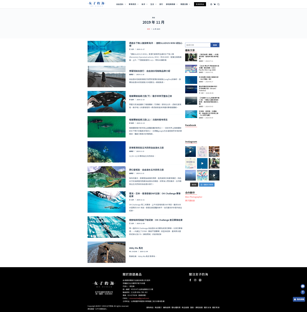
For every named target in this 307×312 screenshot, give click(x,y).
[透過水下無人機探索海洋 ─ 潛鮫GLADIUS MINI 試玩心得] (107, 51)
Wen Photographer (193, 196)
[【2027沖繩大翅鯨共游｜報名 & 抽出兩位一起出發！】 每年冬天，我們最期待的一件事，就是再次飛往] (190, 151)
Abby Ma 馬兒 (136, 247)
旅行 (161, 4)
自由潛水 (120, 4)
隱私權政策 (175, 307)
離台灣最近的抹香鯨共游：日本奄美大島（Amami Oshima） (208, 88)
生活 (152, 4)
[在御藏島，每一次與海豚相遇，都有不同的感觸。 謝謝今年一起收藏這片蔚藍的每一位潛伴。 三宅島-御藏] (214, 175)
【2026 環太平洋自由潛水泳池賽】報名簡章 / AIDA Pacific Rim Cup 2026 (209, 68)
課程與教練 (170, 4)
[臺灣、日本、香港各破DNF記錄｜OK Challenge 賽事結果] (107, 202)
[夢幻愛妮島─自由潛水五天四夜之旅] (107, 177)
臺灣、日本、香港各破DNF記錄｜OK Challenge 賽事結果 (155, 195)
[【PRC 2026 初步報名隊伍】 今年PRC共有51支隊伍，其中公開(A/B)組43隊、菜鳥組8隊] (202, 151)
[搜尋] (218, 4)
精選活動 (184, 4)
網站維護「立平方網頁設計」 (98, 309)
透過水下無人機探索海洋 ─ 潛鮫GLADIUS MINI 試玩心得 (155, 44)
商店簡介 (158, 307)
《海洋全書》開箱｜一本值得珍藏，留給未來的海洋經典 (208, 56)
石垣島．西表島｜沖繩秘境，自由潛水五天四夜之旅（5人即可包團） (208, 113)
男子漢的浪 (190, 200)
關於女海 (207, 307)
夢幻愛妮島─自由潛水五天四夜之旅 (146, 169)
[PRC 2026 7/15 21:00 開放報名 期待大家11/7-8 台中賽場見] (214, 151)
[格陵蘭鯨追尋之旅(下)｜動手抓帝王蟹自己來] (107, 101)
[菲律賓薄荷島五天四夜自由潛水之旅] (107, 152)
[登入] (211, 4)
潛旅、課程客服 (196, 307)
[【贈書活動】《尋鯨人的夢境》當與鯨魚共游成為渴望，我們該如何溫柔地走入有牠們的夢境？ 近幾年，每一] (190, 175)
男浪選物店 (200, 4)
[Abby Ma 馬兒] (107, 252)
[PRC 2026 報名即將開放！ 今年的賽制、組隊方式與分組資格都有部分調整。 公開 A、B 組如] (190, 163)
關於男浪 (215, 307)
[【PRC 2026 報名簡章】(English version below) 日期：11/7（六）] (202, 175)
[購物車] (214, 4)
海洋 (143, 4)
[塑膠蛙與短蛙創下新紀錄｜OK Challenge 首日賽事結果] (107, 227)
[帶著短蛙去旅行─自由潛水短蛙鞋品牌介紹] (107, 76)
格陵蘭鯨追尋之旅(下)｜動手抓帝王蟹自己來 (150, 95)
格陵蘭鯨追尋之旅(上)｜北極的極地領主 (148, 119)
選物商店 (150, 307)
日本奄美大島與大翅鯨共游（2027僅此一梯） (208, 78)
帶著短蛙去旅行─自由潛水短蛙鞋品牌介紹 (149, 70)
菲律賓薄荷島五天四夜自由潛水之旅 (146, 147)
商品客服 (185, 307)
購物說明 (166, 307)
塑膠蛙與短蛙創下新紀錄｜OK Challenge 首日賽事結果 (156, 219)
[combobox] (198, 45)
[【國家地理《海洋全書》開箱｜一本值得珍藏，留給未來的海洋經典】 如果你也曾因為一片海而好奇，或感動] (214, 163)
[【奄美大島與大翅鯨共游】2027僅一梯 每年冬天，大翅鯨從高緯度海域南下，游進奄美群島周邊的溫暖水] (202, 163)
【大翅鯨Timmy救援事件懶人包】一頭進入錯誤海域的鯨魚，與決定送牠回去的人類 (209, 101)
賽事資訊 (132, 4)
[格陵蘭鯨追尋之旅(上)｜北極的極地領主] (107, 126)
